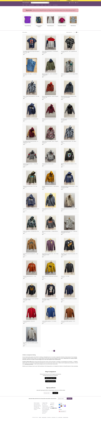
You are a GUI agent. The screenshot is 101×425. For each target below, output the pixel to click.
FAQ (56, 417)
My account (43, 413)
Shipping (40, 417)
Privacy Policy (49, 417)
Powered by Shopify (65, 417)
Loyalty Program (60, 417)
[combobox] (40, 3)
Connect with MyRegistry (45, 409)
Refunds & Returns (44, 417)
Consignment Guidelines (50, 381)
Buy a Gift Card (44, 404)
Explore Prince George (37, 408)
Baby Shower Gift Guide (37, 405)
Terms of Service (53, 417)
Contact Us (35, 409)
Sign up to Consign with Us (50, 378)
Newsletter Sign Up (45, 410)
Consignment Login (45, 405)
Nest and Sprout (25, 2)
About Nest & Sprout (37, 404)
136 (52, 350)
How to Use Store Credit (45, 408)
